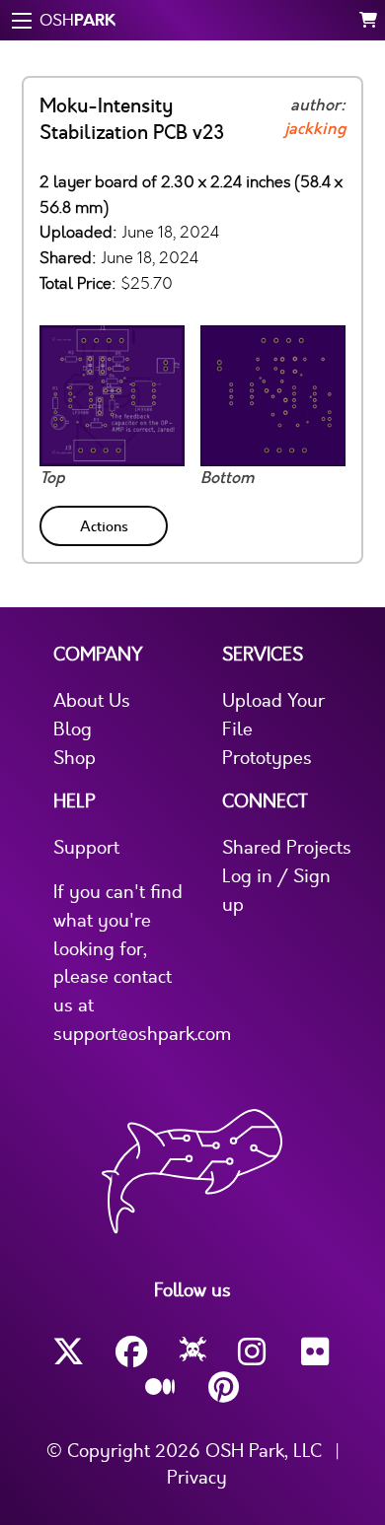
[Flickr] (317, 1352)
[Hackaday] (193, 1352)
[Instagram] (254, 1352)
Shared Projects (286, 848)
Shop (74, 758)
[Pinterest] (224, 1387)
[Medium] (161, 1388)
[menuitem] (105, 522)
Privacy (197, 1478)
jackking (315, 129)
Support (86, 848)
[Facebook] (131, 1352)
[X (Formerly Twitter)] (68, 1352)
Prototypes (267, 758)
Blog (72, 729)
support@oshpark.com (142, 1034)
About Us (91, 701)
